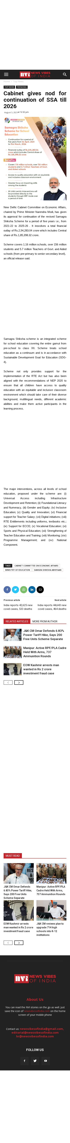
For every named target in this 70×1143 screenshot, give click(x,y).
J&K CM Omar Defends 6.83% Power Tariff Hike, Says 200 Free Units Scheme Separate (43, 635)
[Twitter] (35, 1061)
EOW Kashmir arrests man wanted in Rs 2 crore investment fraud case (41, 669)
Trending (22, 87)
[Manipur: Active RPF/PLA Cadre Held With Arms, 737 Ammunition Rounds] (13, 652)
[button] (65, 74)
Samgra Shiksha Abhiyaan (47, 570)
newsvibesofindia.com (37, 1011)
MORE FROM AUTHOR (44, 621)
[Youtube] (46, 1061)
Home (7, 81)
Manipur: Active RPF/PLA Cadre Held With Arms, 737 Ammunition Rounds (44, 652)
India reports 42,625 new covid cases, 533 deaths (18, 607)
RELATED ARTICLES (17, 621)
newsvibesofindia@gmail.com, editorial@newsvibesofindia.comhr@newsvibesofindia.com (37, 1032)
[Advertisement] (35, 35)
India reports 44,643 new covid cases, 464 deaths (52, 607)
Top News (18, 81)
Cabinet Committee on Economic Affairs (36, 565)
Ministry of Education (17, 570)
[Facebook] (24, 1061)
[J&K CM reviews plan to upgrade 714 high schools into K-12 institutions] (51, 910)
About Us (35, 999)
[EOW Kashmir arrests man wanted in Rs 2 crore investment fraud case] (13, 669)
